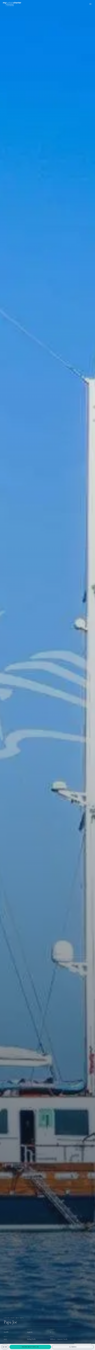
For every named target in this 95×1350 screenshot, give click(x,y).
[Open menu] (90, 4)
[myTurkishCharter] (12, 4)
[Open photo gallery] (47, 675)
